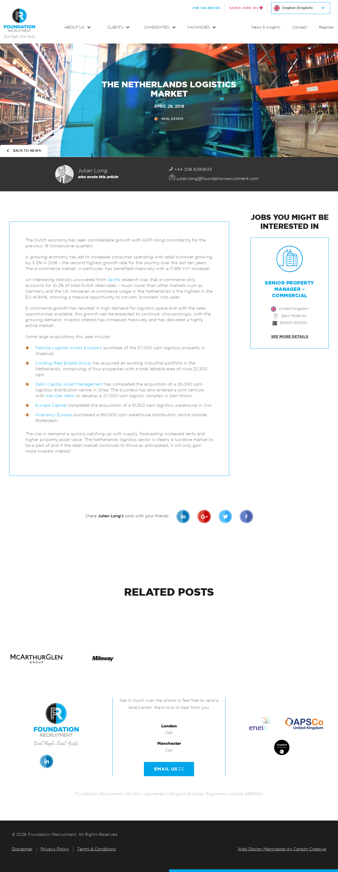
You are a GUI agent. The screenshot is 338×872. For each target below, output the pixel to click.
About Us (75, 28)
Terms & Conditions (96, 849)
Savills (113, 280)
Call (169, 733)
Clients (115, 28)
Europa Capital (50, 406)
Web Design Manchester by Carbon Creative (282, 849)
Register (326, 28)
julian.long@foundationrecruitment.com (217, 179)
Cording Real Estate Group (63, 363)
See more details (289, 337)
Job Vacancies (206, 8)
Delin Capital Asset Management (69, 384)
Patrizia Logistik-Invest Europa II (68, 348)
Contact (299, 28)
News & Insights (265, 28)
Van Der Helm (60, 396)
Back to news (27, 151)
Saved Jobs (243, 8)
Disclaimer (22, 849)
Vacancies (199, 28)
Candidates (157, 28)
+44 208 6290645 (192, 170)
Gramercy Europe (53, 415)
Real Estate (172, 118)
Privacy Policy (55, 849)
